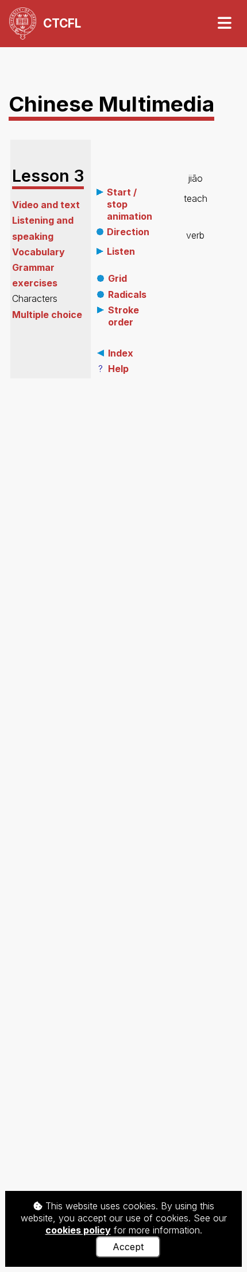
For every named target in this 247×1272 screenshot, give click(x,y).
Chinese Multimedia (111, 104)
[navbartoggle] (224, 23)
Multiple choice (47, 314)
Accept (128, 1246)
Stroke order (123, 316)
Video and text (46, 204)
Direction (128, 231)
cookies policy (78, 1230)
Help (118, 368)
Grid (117, 278)
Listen (121, 251)
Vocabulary (38, 252)
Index (120, 353)
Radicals (127, 294)
